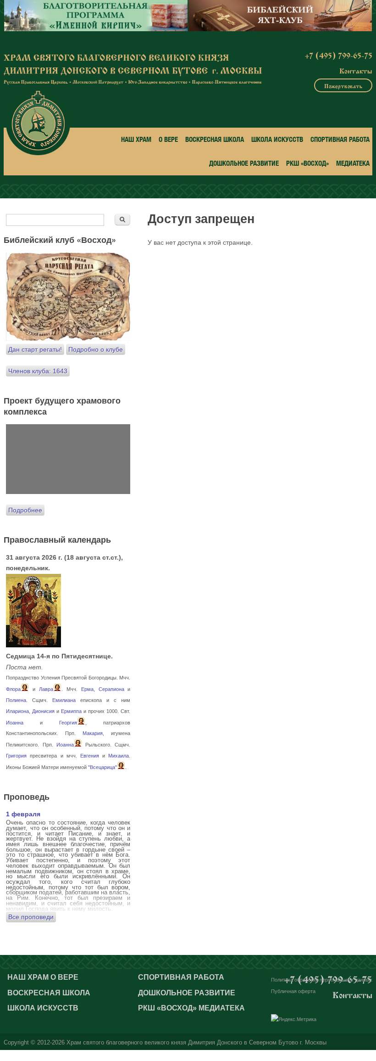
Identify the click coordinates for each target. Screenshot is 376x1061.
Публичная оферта (293, 991)
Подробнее (25, 510)
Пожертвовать (343, 85)
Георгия (68, 722)
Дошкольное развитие (244, 163)
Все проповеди (31, 917)
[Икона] (33, 645)
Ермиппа (71, 711)
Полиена (16, 700)
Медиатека (353, 163)
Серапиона (111, 689)
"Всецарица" (102, 767)
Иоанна (14, 722)
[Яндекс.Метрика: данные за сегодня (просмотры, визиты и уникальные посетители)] (293, 1019)
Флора (13, 689)
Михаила (118, 755)
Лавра (46, 689)
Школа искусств (277, 139)
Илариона (17, 711)
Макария (93, 733)
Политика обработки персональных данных (321, 979)
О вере (168, 139)
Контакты (355, 70)
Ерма (87, 689)
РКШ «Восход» (307, 163)
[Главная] (38, 123)
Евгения (89, 755)
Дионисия (43, 711)
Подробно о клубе (95, 349)
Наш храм (136, 139)
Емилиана (64, 700)
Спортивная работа (340, 139)
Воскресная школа (214, 139)
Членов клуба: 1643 (37, 371)
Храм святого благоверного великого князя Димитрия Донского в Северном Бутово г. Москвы (196, 1042)
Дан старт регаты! (35, 349)
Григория (16, 755)
